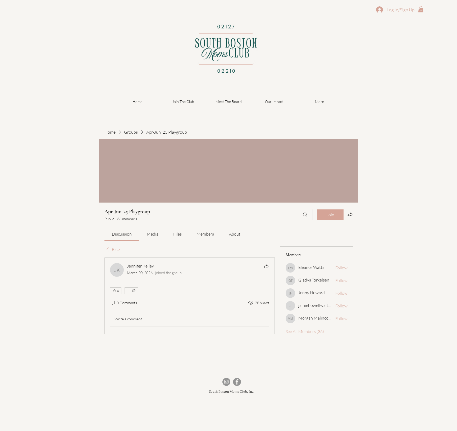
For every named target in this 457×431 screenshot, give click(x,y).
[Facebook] (237, 382)
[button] (420, 9)
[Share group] (350, 214)
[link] (122, 234)
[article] (189, 295)
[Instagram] (226, 382)
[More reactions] (131, 290)
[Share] (266, 266)
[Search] (305, 214)
